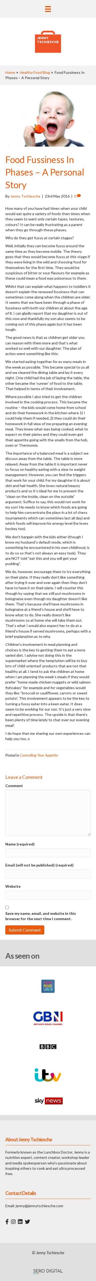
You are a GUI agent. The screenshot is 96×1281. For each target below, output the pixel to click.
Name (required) (20, 844)
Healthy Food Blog (35, 72)
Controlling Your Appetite (39, 755)
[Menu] (48, 9)
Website (13, 886)
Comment (14, 785)
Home (10, 72)
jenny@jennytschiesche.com (39, 1205)
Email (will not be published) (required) (39, 865)
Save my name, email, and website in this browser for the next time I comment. (40, 916)
